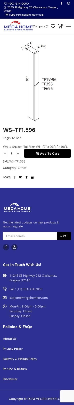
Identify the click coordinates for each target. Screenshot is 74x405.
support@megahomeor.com (26, 14)
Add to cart (49, 153)
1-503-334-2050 (18, 3)
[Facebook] (61, 3)
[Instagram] (68, 3)
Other (22, 168)
